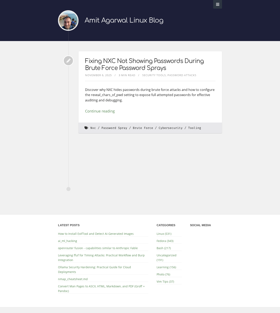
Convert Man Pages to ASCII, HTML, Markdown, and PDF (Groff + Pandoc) (101, 288)
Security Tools (154, 75)
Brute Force (143, 128)
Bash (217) (164, 248)
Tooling (194, 128)
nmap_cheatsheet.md (73, 279)
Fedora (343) (165, 241)
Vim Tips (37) (165, 281)
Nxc (93, 128)
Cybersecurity (171, 128)
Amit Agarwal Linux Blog (124, 20)
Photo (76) (163, 274)
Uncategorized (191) (166, 257)
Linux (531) (164, 234)
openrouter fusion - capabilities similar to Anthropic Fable (98, 248)
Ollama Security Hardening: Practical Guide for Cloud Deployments (94, 269)
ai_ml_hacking (67, 241)
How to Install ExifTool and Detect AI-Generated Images (96, 234)
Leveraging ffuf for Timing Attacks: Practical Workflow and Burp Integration (101, 257)
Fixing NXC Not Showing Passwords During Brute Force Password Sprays (144, 64)
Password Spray (114, 128)
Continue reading (100, 111)
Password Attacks (181, 75)
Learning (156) (166, 267)
